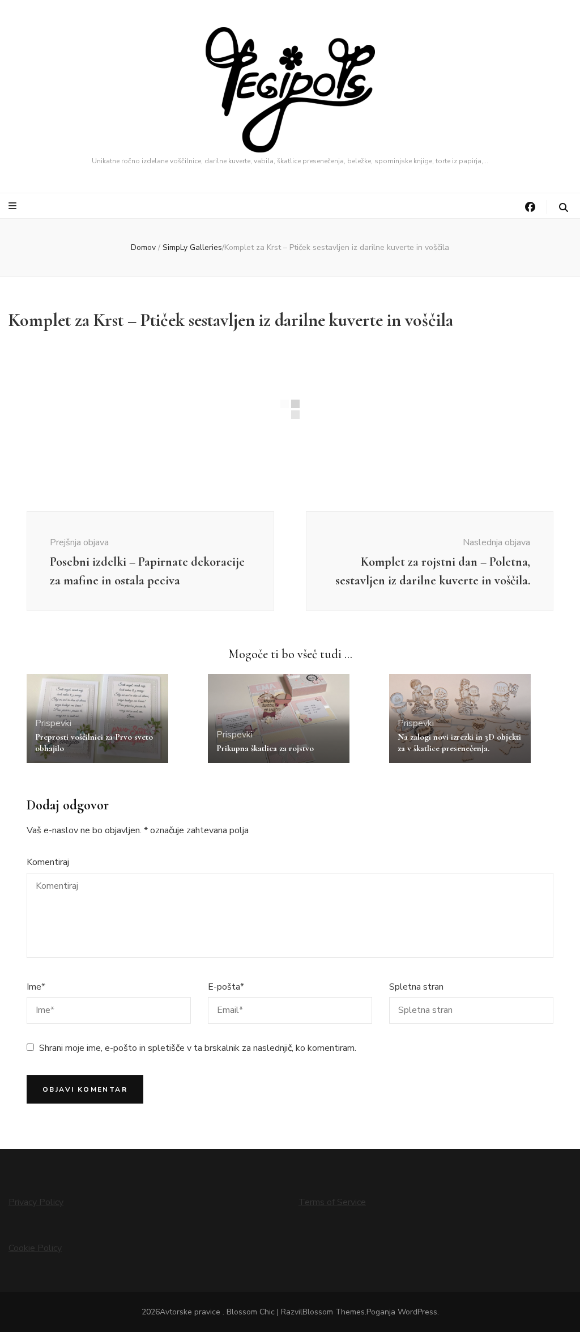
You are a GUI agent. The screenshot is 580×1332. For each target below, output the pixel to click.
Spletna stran (416, 987)
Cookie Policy (35, 1248)
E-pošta (226, 987)
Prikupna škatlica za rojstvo (265, 748)
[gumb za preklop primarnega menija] (13, 206)
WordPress (417, 1311)
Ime (36, 987)
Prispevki (53, 723)
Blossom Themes (333, 1311)
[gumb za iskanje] (563, 208)
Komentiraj (48, 862)
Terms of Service (332, 1202)
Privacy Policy (35, 1202)
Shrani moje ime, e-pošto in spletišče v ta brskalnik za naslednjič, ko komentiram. (197, 1048)
